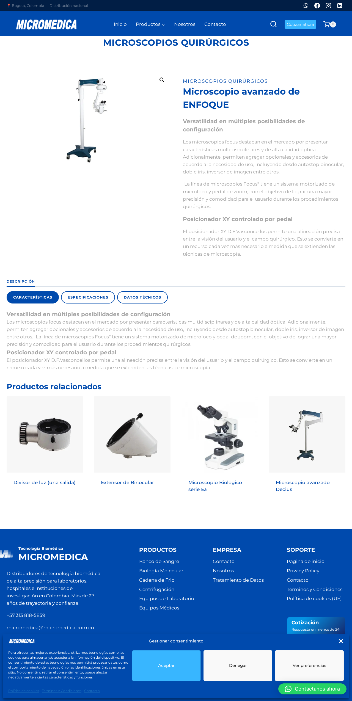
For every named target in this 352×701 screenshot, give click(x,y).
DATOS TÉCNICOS (142, 297)
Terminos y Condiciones (61, 691)
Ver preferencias (309, 665)
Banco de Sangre (159, 561)
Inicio (120, 24)
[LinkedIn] (339, 5)
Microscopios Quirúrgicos (176, 42)
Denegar (238, 665)
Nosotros (184, 24)
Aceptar (166, 665)
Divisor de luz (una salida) (44, 482)
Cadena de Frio (157, 580)
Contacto (92, 691)
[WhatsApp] (306, 5)
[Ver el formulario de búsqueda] (273, 24)
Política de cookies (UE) (314, 598)
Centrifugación (156, 589)
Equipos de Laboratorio (166, 598)
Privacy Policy (303, 570)
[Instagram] (328, 5)
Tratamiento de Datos (238, 580)
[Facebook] (317, 5)
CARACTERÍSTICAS (32, 297)
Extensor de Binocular (127, 482)
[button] (341, 641)
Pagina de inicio (305, 561)
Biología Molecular (161, 570)
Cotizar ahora (300, 24)
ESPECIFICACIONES (88, 297)
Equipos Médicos (159, 608)
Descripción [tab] (21, 281)
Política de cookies (23, 691)
